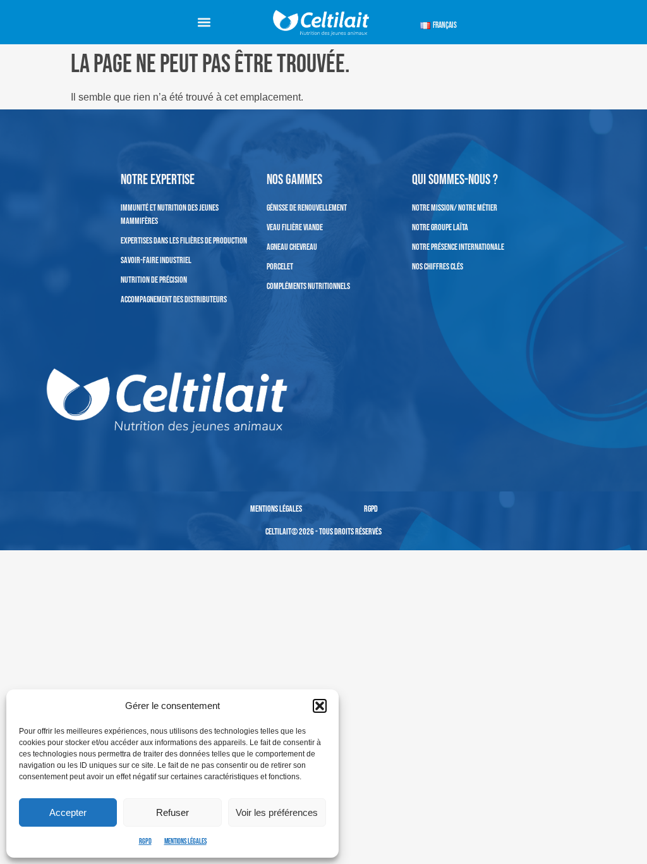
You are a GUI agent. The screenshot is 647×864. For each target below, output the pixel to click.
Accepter (68, 812)
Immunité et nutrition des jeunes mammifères (170, 214)
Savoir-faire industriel (156, 260)
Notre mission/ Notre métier (454, 207)
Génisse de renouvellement (307, 207)
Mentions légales (185, 841)
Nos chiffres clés (437, 266)
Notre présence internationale (458, 247)
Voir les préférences (277, 812)
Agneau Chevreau (292, 247)
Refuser (172, 812)
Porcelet (280, 266)
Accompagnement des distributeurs (174, 299)
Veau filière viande (295, 227)
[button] (319, 706)
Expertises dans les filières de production (184, 240)
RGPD (145, 841)
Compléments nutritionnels (308, 286)
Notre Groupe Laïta (440, 227)
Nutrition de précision (154, 280)
